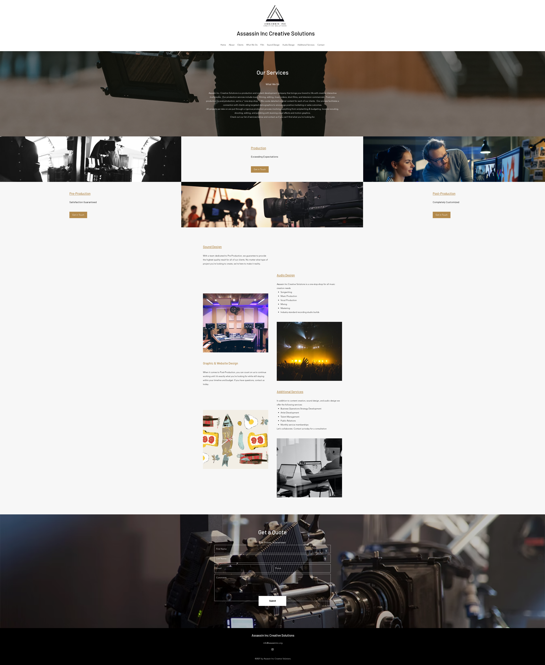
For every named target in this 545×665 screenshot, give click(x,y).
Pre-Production (80, 193)
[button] (260, 169)
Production (258, 148)
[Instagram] (272, 649)
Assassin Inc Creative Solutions (276, 33)
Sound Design (212, 247)
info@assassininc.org (272, 643)
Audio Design (286, 275)
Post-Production (444, 193)
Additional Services (290, 391)
